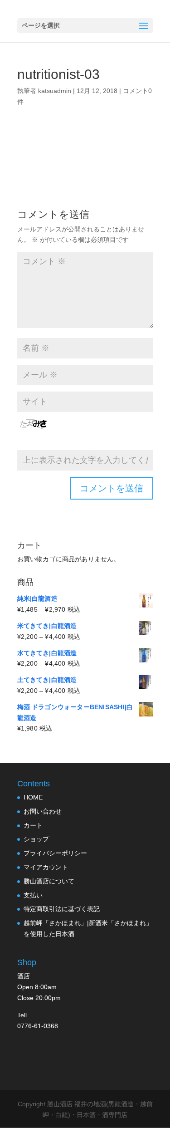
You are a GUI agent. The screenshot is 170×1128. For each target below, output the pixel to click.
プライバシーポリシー (55, 853)
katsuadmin (54, 90)
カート (33, 825)
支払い (33, 895)
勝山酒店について (49, 881)
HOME (33, 797)
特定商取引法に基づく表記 (62, 908)
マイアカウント (46, 867)
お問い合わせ (43, 811)
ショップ (36, 839)
